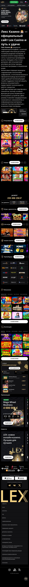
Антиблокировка (6, 539)
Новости (4, 503)
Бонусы (4, 517)
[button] (25, 162)
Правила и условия (7, 535)
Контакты (4, 510)
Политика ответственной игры (9, 524)
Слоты (3, 5)
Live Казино (11, 5)
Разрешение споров (7, 542)
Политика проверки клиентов (9, 554)
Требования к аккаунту (7, 528)
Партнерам (4, 562)
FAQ (3, 514)
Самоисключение (6, 521)
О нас (3, 507)
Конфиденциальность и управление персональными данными (11, 558)
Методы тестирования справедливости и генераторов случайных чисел (12, 546)
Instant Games (21, 5)
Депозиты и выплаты (7, 532)
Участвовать (5, 21)
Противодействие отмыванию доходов (12, 550)
